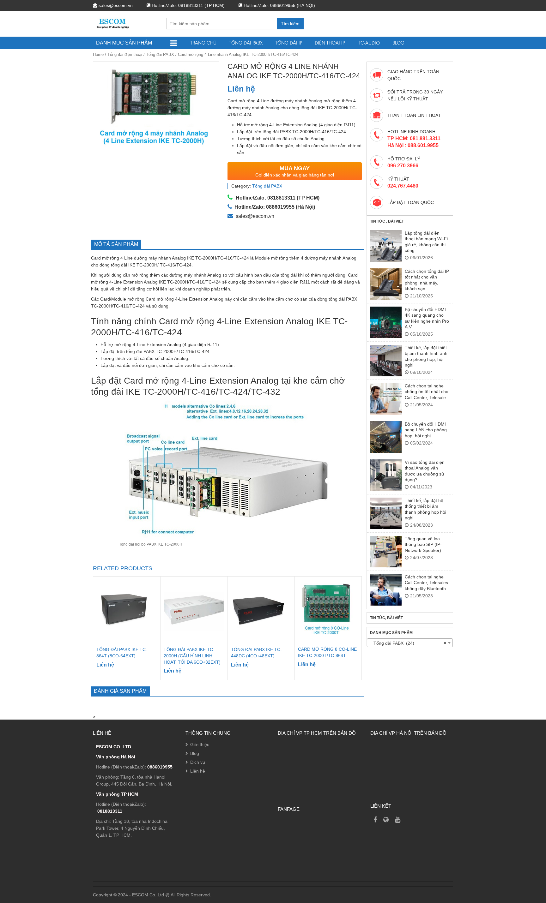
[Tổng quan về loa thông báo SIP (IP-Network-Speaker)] (386, 551)
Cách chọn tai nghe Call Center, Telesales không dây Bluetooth (426, 582)
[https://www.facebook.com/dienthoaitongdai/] (375, 819)
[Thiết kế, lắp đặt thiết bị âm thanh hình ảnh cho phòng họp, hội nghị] (386, 360)
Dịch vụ (197, 762)
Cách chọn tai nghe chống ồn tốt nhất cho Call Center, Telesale (426, 391)
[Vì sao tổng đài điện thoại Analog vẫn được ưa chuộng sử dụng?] (386, 475)
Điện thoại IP (330, 43)
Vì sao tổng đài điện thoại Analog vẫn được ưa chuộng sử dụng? (425, 471)
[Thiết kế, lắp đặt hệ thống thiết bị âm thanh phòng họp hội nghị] (386, 513)
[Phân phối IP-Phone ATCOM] (386, 819)
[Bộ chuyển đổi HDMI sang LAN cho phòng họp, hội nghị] (386, 437)
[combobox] (410, 642)
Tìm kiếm (290, 23)
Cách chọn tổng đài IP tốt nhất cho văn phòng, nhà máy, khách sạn (427, 280)
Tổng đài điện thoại (124, 54)
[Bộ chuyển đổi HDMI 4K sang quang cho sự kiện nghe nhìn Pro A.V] (386, 322)
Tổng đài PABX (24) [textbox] (408, 643)
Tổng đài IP (288, 43)
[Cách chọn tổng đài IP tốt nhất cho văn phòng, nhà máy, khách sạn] (386, 284)
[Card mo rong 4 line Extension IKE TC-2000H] (156, 109)
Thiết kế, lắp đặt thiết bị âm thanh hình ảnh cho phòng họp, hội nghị (426, 356)
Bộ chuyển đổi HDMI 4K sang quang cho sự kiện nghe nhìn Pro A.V (427, 318)
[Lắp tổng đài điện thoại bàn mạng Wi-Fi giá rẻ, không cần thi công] (386, 246)
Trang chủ (203, 43)
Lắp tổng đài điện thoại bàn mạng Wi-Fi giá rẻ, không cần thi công (426, 241)
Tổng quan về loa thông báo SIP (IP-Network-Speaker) (423, 544)
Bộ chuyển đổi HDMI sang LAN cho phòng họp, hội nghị (426, 430)
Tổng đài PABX (246, 43)
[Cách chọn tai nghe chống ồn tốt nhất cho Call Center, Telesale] (386, 399)
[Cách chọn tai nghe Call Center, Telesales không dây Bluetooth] (386, 590)
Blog (398, 43)
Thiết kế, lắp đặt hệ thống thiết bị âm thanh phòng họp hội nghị (425, 509)
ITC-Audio (368, 43)
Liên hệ (197, 771)
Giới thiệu (199, 744)
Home (98, 54)
